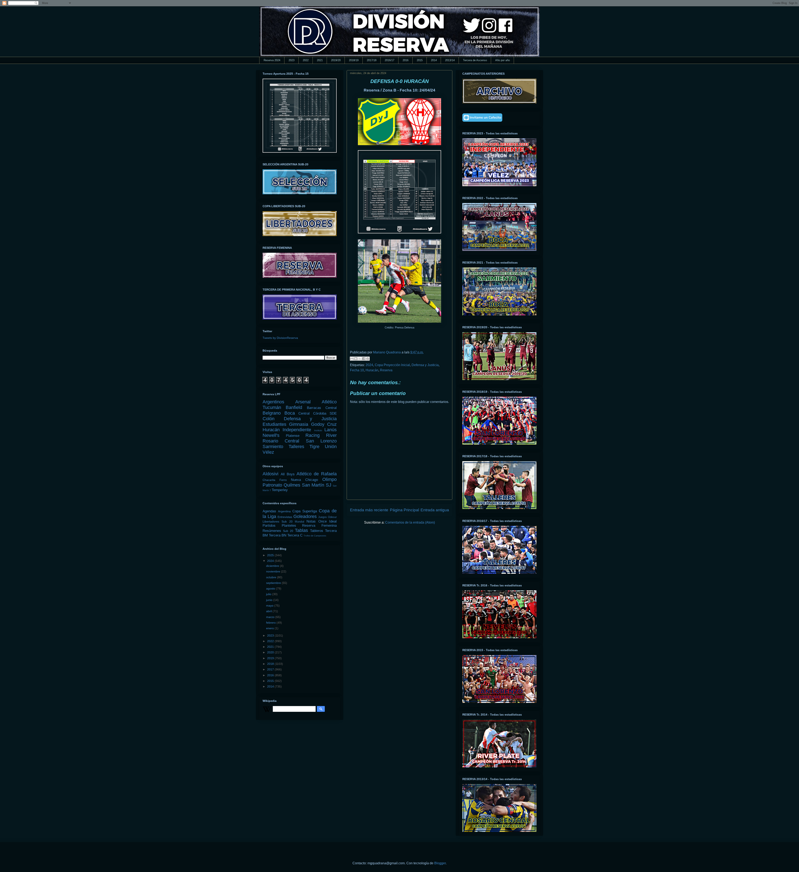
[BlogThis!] (356, 359)
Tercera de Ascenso (475, 60)
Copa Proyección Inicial (392, 365)
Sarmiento (273, 446)
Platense (292, 436)
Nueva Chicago (304, 480)
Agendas (269, 511)
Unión (331, 446)
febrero (271, 622)
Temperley (280, 490)
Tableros (316, 531)
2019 (271, 658)
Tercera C (295, 535)
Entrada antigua (435, 510)
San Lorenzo (321, 440)
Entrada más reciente (369, 510)
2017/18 (371, 60)
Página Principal (404, 510)
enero (270, 628)
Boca (289, 413)
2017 (271, 669)
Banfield (294, 407)
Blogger (440, 863)
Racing (312, 435)
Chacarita (269, 480)
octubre (271, 577)
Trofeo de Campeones (315, 535)
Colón (268, 418)
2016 (405, 60)
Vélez (268, 452)
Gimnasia (298, 424)
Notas (311, 521)
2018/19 (354, 60)
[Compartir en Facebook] (364, 359)
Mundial (299, 521)
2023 (291, 60)
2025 (271, 555)
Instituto (318, 430)
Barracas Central (322, 408)
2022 (306, 60)
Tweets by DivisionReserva (280, 337)
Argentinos (273, 401)
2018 (271, 663)
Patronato (272, 485)
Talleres (296, 446)
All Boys (288, 474)
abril (269, 611)
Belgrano (272, 413)
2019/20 (336, 60)
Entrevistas (285, 517)
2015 (420, 60)
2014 (434, 60)
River (331, 435)
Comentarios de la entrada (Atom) (410, 522)
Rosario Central (281, 440)
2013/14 (450, 60)
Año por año (502, 60)
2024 (369, 365)
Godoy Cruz (324, 424)
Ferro (283, 480)
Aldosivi (270, 473)
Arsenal (303, 401)
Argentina (284, 511)
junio (269, 600)
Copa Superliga (304, 511)
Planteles (289, 526)
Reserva (386, 370)
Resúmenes (272, 531)
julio (269, 594)
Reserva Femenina (319, 526)
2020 (271, 652)
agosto (271, 588)
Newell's (271, 435)
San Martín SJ (316, 485)
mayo (270, 605)
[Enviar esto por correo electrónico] (352, 359)
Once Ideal (327, 521)
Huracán (372, 370)
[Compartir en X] (360, 359)
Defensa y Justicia (425, 365)
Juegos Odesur (327, 517)
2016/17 (389, 60)
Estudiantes (274, 424)
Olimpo (329, 479)
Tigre (314, 446)
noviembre (273, 571)
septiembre (274, 583)
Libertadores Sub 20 (278, 521)
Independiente (297, 429)
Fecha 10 (357, 370)
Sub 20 (288, 531)
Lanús (330, 429)
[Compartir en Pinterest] (368, 359)
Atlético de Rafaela (317, 473)
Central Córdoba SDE (317, 413)
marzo (270, 617)
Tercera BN (277, 535)
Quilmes (292, 485)
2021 (320, 60)
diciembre (273, 565)
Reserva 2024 (272, 60)
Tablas (301, 530)
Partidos (269, 526)
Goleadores (305, 516)
